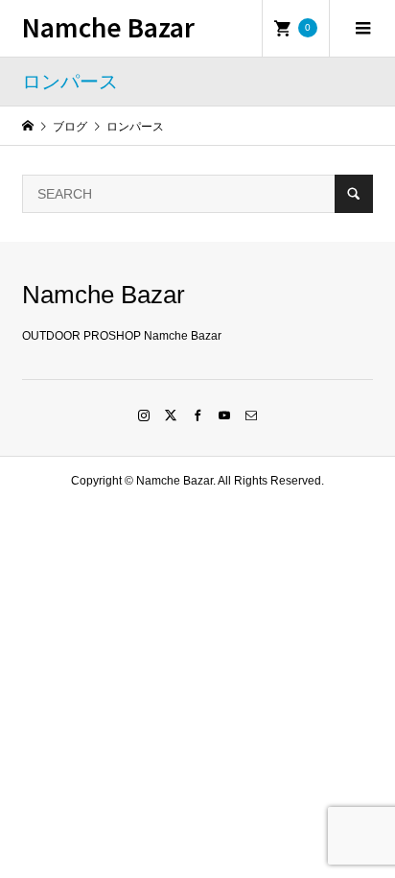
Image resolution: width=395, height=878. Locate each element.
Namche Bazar (108, 26)
